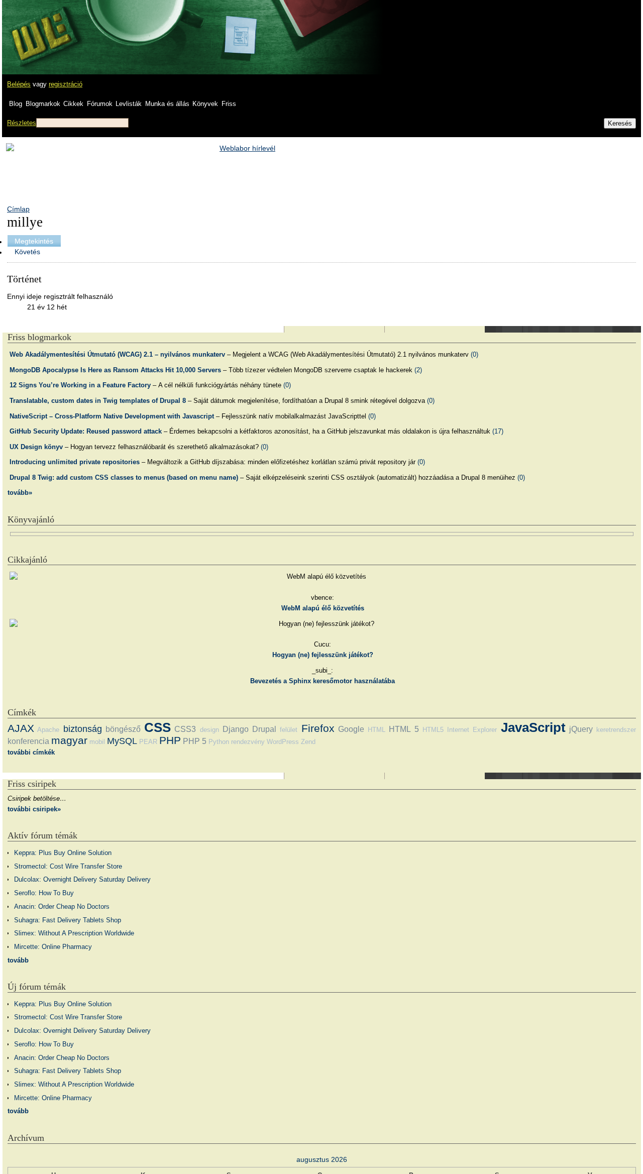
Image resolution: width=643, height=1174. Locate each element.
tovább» (20, 492)
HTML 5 (403, 729)
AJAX (21, 728)
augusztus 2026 (321, 1159)
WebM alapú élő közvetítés (322, 608)
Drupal (264, 729)
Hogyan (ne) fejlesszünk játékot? (322, 655)
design (209, 729)
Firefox (318, 728)
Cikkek (73, 104)
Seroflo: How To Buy (44, 893)
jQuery (581, 729)
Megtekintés (34, 241)
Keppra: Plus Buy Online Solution (63, 853)
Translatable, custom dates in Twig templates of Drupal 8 (98, 400)
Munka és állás (167, 104)
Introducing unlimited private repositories (75, 462)
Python (218, 741)
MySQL (122, 741)
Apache (48, 729)
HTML (376, 729)
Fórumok (100, 104)
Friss (229, 104)
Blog (15, 104)
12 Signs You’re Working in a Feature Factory (80, 385)
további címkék (31, 752)
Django (236, 729)
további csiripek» (34, 809)
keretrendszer (616, 729)
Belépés (19, 84)
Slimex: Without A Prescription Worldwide (74, 933)
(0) (474, 354)
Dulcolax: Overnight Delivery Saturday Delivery (82, 879)
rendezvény (248, 741)
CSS (157, 727)
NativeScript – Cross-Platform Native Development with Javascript (112, 416)
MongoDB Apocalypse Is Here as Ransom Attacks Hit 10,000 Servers (115, 370)
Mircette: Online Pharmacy (53, 946)
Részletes (21, 123)
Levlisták (129, 104)
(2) (418, 370)
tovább (18, 960)
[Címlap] (40, 27)
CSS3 (185, 729)
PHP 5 (194, 741)
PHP (170, 740)
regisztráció (65, 84)
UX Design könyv (36, 447)
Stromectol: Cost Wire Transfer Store (68, 866)
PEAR (148, 741)
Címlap (18, 209)
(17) (497, 431)
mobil (97, 741)
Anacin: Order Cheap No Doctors (62, 906)
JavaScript (533, 727)
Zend (308, 741)
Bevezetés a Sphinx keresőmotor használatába (322, 681)
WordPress (283, 741)
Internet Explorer (472, 729)
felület (288, 729)
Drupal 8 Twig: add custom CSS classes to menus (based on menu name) (124, 477)
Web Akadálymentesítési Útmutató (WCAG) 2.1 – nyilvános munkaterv (117, 354)
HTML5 (433, 729)
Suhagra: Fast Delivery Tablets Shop (67, 920)
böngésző (123, 729)
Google (351, 729)
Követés (27, 252)
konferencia (28, 741)
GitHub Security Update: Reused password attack (86, 431)
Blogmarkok (43, 104)
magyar (69, 740)
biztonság (82, 729)
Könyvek (205, 104)
